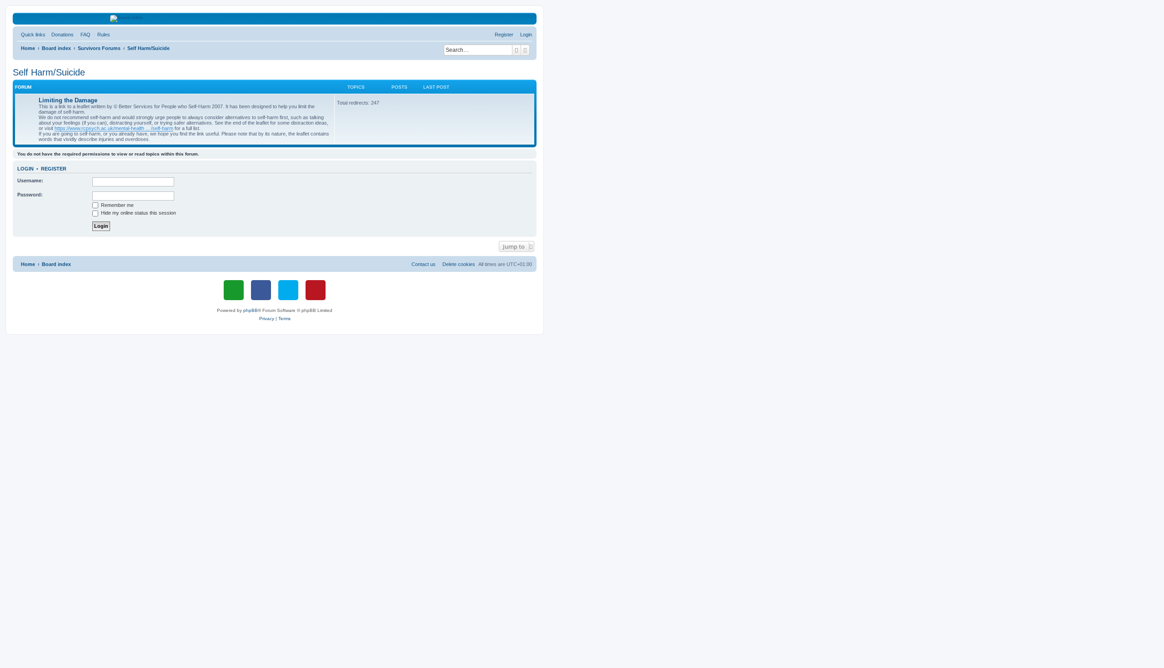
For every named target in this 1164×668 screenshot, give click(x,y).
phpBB (250, 310)
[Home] (275, 18)
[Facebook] (261, 290)
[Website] (234, 290)
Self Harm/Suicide (49, 72)
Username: (30, 180)
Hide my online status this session (138, 213)
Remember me (117, 205)
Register (53, 168)
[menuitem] (61, 34)
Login (25, 168)
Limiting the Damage (68, 100)
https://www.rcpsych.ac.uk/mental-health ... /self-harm (114, 128)
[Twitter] (288, 290)
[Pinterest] (316, 290)
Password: (30, 194)
